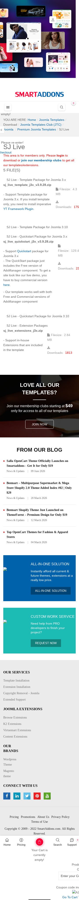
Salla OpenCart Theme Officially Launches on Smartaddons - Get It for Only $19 (37, 463)
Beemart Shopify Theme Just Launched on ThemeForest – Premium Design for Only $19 (37, 512)
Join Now (39, 424)
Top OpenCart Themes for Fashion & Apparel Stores (37, 534)
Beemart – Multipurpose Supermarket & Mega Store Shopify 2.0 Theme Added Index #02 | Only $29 (39, 487)
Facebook (7, 796)
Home (7, 844)
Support (72, 844)
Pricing (21, 844)
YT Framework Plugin (18, 209)
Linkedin (17, 796)
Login (52, 19)
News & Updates (16, 471)
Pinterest (38, 796)
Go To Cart (33, 840)
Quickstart (24, 251)
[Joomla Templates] (39, 94)
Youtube (48, 796)
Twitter (27, 796)
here (6, 285)
